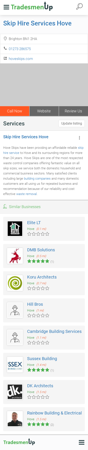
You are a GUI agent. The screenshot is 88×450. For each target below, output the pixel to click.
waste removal (26, 194)
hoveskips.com (21, 59)
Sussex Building (42, 358)
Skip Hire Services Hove (37, 23)
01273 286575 (20, 49)
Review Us (73, 111)
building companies (37, 178)
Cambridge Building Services (54, 331)
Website (44, 111)
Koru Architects (42, 277)
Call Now (14, 111)
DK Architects (40, 385)
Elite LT (34, 222)
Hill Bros (35, 304)
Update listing (71, 123)
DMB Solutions (41, 249)
